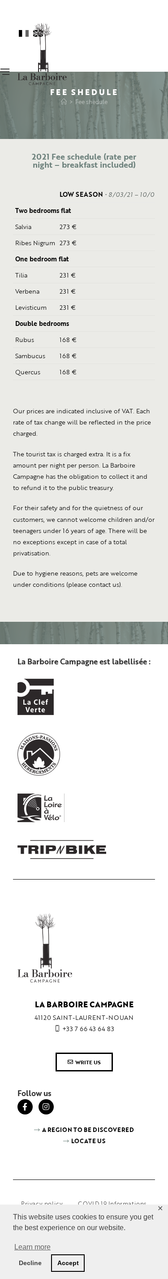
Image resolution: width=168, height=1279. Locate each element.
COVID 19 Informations (112, 1203)
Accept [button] (68, 1262)
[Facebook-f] (25, 1106)
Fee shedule (91, 101)
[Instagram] (46, 1106)
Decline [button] (30, 1262)
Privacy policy (42, 1203)
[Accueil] (64, 101)
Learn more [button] (32, 1247)
